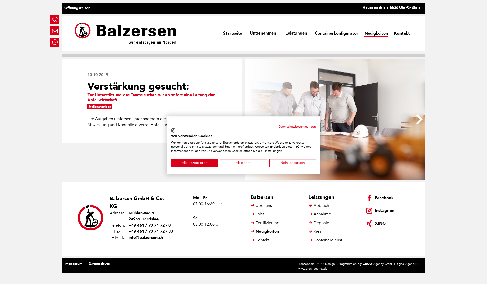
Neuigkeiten (376, 33)
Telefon (54, 19)
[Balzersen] (125, 34)
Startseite (232, 33)
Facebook (384, 198)
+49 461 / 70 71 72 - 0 (150, 225)
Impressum (73, 263)
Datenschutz (99, 263)
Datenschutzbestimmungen (297, 126)
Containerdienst (328, 240)
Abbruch (321, 205)
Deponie (321, 223)
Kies (317, 231)
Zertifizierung (268, 223)
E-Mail (54, 30)
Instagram (384, 210)
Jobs (260, 214)
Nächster (419, 119)
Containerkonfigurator (336, 33)
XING (380, 223)
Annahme (322, 214)
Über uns (264, 205)
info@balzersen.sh (146, 237)
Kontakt (402, 33)
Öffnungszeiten (77, 8)
